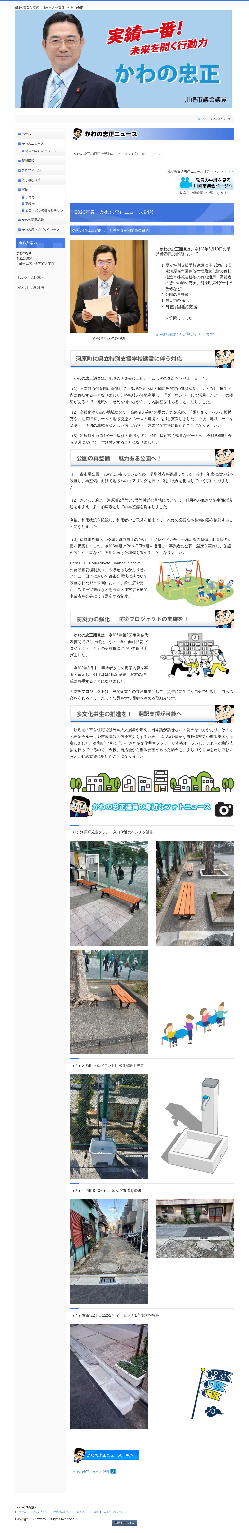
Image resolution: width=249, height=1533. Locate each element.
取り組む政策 (31, 180)
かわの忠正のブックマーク (41, 229)
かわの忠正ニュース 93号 (91, 1472)
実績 (25, 189)
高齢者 (30, 203)
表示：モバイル (124, 1522)
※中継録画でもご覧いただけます (185, 334)
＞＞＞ (229, 171)
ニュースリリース (114, 1511)
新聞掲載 (28, 161)
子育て (30, 197)
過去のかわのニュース (41, 151)
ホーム (201, 119)
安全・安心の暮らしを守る (44, 210)
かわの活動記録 (33, 220)
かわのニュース (33, 143)
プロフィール (31, 170)
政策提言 (82, 1511)
